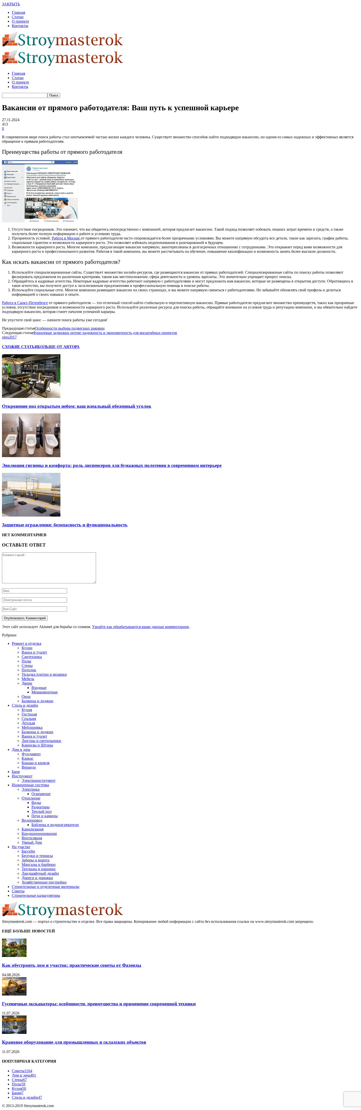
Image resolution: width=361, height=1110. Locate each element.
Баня (16, 772)
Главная (18, 12)
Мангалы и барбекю (39, 864)
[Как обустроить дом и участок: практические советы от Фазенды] (14, 956)
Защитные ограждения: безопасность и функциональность (64, 524)
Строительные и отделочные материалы (45, 887)
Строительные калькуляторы (36, 895)
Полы (26, 661)
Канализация (32, 829)
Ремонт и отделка (26, 643)
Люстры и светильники (41, 741)
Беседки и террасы (37, 856)
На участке (21, 847)
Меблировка (32, 727)
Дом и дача (21, 749)
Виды (36, 803)
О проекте (20, 21)
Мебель (28, 679)
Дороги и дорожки (37, 878)
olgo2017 (9, 337)
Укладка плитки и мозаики (44, 674)
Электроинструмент (39, 780)
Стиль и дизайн (25, 705)
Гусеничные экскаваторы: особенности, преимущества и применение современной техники (99, 1003)
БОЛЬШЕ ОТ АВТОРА (59, 347)
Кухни (27, 648)
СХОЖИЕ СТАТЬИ (20, 347)
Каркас (27, 758)
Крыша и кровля (35, 763)
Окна (26, 696)
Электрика (31, 789)
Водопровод (32, 820)
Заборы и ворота (35, 860)
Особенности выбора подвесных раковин (70, 328)
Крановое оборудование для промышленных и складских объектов (74, 1042)
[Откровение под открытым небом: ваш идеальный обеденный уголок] (31, 396)
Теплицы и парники (39, 869)
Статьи (18, 17)
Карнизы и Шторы (37, 745)
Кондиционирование (39, 833)
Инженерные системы (30, 785)
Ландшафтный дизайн (40, 873)
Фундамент (31, 754)
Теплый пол (41, 811)
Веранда (29, 767)
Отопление (31, 798)
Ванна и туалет (34, 652)
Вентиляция (32, 838)
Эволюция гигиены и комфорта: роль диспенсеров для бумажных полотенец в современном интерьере (112, 465)
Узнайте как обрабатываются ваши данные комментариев (140, 627)
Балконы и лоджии (37, 701)
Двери (27, 683)
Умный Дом (32, 842)
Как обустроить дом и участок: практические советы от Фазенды (71, 965)
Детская (28, 723)
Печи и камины (44, 816)
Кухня (27, 710)
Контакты (20, 26)
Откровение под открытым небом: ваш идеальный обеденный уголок (76, 406)
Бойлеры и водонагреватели (55, 825)
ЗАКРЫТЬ (11, 4)
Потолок (29, 670)
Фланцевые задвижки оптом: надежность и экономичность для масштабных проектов (105, 333)
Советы (18, 891)
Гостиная (29, 714)
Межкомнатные (44, 692)
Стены (27, 665)
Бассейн (28, 851)
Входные (38, 688)
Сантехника (32, 657)
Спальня (29, 719)
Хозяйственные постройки (44, 882)
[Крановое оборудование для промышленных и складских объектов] (14, 1032)
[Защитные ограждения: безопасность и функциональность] (31, 515)
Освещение (41, 794)
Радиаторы (40, 807)
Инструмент (22, 776)
